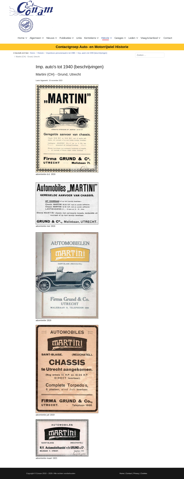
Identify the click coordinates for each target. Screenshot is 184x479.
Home (21, 38)
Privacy (136, 473)
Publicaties (65, 38)
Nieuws (50, 38)
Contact (167, 38)
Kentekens (90, 38)
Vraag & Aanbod (149, 38)
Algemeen (35, 38)
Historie (105, 38)
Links (79, 38)
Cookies (144, 473)
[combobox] (149, 55)
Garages (118, 38)
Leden (131, 38)
